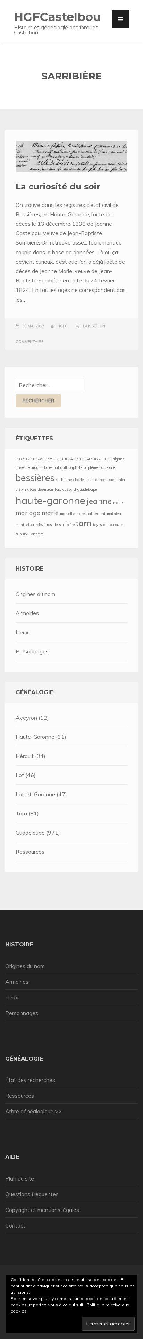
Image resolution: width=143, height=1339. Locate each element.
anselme (23, 467)
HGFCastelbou (57, 16)
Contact (15, 1225)
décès (31, 489)
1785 (49, 459)
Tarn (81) (27, 813)
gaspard (69, 489)
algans (118, 459)
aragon (37, 467)
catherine (64, 479)
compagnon (96, 479)
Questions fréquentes (32, 1194)
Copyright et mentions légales (42, 1209)
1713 (29, 459)
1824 (68, 459)
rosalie (52, 524)
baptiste (75, 467)
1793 (58, 459)
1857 (97, 459)
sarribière (67, 524)
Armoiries (27, 613)
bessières (35, 477)
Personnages (32, 651)
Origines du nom (35, 593)
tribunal (23, 534)
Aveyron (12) (32, 717)
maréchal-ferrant (91, 513)
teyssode (100, 524)
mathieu (114, 513)
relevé (40, 524)
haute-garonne (50, 500)
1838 (78, 459)
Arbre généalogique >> (33, 1111)
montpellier (25, 524)
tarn (84, 523)
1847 (88, 459)
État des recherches (30, 1079)
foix (58, 489)
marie (50, 513)
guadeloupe (87, 489)
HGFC (62, 326)
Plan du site (19, 1178)
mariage (28, 513)
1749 (39, 459)
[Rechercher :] (50, 385)
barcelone (107, 467)
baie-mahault (55, 467)
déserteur (45, 489)
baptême (91, 467)
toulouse (116, 524)
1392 (20, 459)
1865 (107, 459)
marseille (67, 513)
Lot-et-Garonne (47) (41, 794)
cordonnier (116, 479)
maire (118, 502)
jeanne (99, 501)
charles (79, 479)
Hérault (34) (30, 755)
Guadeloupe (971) (38, 832)
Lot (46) (26, 775)
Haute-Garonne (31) (41, 736)
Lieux (22, 632)
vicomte (37, 534)
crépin (21, 489)
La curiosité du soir (58, 186)
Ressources (30, 851)
